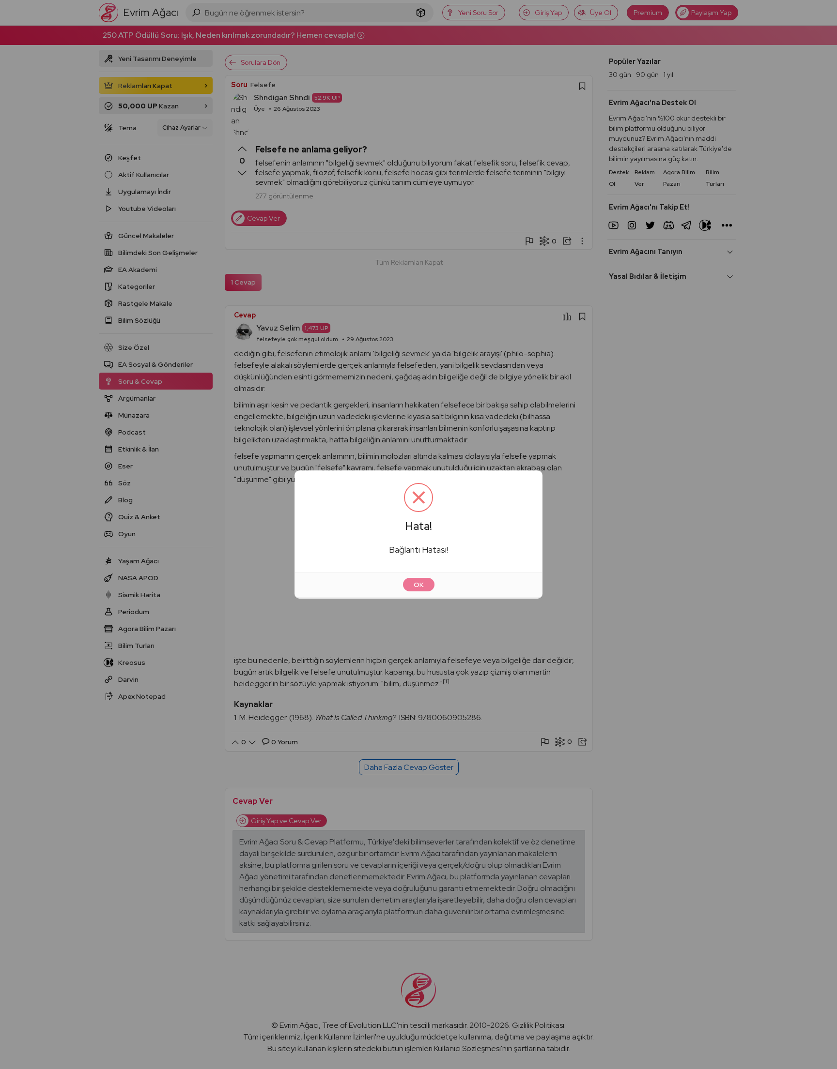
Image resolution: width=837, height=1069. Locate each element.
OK (419, 584)
